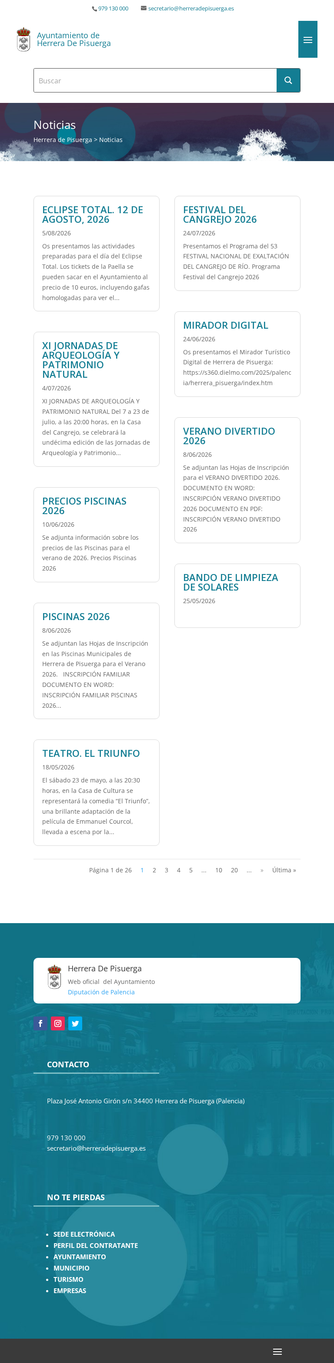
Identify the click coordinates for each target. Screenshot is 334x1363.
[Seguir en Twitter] (75, 1023)
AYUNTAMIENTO (79, 1256)
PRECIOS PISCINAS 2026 (84, 505)
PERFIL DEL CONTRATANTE (95, 1245)
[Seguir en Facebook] (40, 1023)
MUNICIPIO (71, 1268)
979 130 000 (113, 8)
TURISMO (68, 1279)
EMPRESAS (69, 1290)
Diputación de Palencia (101, 992)
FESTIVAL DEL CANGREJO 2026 (220, 214)
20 (234, 870)
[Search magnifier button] (288, 80)
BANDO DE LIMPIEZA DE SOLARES (230, 582)
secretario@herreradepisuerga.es (191, 8)
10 (218, 870)
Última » (284, 870)
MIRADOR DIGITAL (225, 324)
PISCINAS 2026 (76, 616)
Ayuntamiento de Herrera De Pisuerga (74, 39)
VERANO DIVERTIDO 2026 (229, 435)
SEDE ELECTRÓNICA (84, 1234)
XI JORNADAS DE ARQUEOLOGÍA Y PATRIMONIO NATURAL (81, 359)
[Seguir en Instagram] (58, 1023)
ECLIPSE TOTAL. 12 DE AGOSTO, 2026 (92, 214)
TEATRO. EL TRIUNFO (91, 752)
